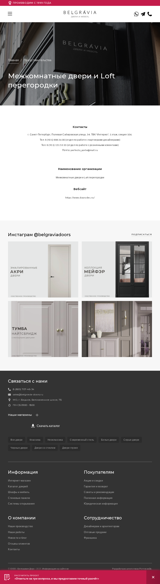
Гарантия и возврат (96, 486)
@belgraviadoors (52, 234)
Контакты (14, 549)
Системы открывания (21, 503)
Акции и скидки (93, 480)
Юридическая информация (101, 503)
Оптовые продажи (95, 532)
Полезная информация (98, 497)
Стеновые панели (19, 497)
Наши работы (16, 532)
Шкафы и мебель (18, 492)
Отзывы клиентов (19, 543)
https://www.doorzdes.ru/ (80, 197)
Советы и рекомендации (99, 492)
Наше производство (20, 526)
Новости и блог (17, 537)
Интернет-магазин (19, 480)
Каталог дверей (18, 486)
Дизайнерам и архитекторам (101, 526)
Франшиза (90, 537)
